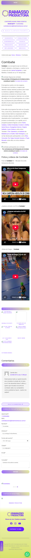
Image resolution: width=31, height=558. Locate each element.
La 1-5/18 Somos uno (7, 339)
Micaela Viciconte (7, 323)
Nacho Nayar (21, 338)
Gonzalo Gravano (19, 138)
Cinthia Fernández (12, 125)
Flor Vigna (11, 138)
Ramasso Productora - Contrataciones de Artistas (15, 13)
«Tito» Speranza (12, 131)
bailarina (22, 131)
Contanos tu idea (15, 529)
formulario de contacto (21, 81)
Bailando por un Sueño (8, 134)
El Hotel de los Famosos (21, 324)
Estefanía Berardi (7, 352)
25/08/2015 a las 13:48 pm (18, 375)
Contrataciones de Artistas (20, 544)
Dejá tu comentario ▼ (15, 404)
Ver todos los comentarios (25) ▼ (15, 365)
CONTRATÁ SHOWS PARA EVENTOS (16, 21)
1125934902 (19, 24)
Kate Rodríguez (20, 134)
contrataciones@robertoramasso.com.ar (15, 26)
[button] (27, 554)
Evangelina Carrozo (16, 127)
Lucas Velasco (11, 129)
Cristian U (21, 125)
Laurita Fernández (16, 70)
